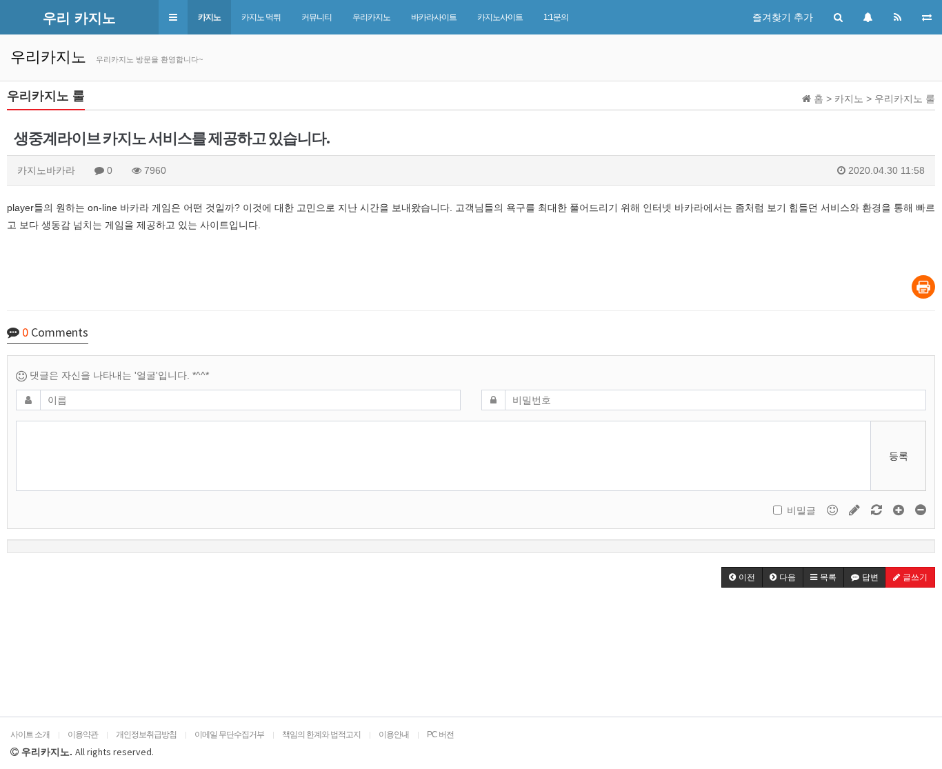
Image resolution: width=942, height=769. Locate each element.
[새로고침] (878, 509)
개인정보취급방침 (146, 734)
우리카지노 (371, 17)
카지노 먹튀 (261, 17)
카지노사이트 (500, 17)
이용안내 (394, 734)
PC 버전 (440, 734)
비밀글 (801, 510)
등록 (898, 455)
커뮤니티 (316, 17)
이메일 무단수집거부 (229, 734)
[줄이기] (920, 509)
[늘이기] (900, 509)
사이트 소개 (30, 734)
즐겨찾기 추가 (782, 17)
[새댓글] (856, 509)
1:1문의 (555, 17)
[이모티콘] (834, 509)
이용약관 (83, 734)
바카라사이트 (434, 17)
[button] (173, 17)
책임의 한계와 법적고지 (321, 734)
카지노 (209, 17)
